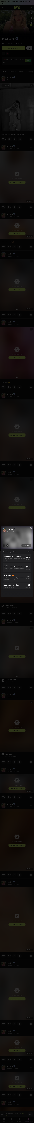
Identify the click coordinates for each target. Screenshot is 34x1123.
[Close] (31, 528)
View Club (26, 545)
